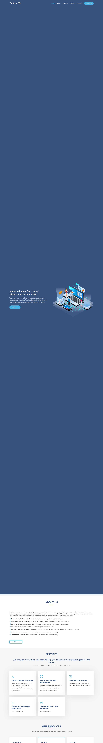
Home (53, 3)
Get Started (89, 3)
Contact (79, 3)
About (59, 3)
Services (72, 3)
